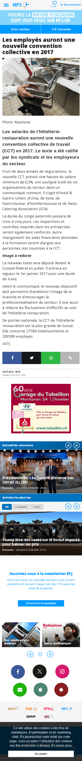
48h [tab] (7, 506)
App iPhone (41, 690)
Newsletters (20, 690)
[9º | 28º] (54, 0)
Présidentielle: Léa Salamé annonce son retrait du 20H (38, 479)
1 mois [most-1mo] (36, 506)
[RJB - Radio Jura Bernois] (31, 708)
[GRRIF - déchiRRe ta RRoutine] (31, 716)
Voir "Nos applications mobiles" (21, 634)
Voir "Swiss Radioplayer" (61, 634)
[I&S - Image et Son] (49, 716)
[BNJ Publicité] (13, 708)
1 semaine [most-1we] (21, 506)
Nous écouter (72, 4)
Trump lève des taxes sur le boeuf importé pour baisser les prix (41, 541)
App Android (61, 690)
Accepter (41, 753)
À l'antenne (62, 29)
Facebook (18, 672)
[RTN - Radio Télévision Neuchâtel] (49, 708)
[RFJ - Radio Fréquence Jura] (67, 708)
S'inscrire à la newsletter (41, 603)
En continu (22, 29)
